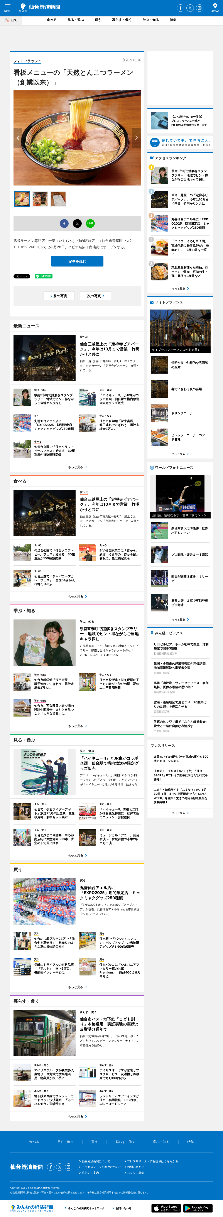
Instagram (199, 8)
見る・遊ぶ (76, 20)
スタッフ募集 (135, 1172)
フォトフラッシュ (27, 61)
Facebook (180, 8)
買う (98, 20)
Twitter (190, 8)
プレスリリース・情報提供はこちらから (152, 1161)
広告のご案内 (90, 1172)
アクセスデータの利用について (102, 1167)
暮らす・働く (122, 20)
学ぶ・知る (151, 20)
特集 (173, 20)
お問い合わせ (135, 1167)
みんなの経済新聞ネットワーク (31, 1208)
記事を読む (77, 261)
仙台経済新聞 (39, 7)
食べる (52, 20)
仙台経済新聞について (96, 1161)
